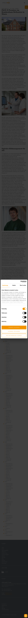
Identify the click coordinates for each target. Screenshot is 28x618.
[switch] (24, 313)
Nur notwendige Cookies (14, 335)
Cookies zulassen (14, 327)
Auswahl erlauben (14, 331)
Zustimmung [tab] (5, 285)
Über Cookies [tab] (23, 285)
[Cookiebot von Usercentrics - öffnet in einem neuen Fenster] (20, 281)
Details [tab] (14, 285)
